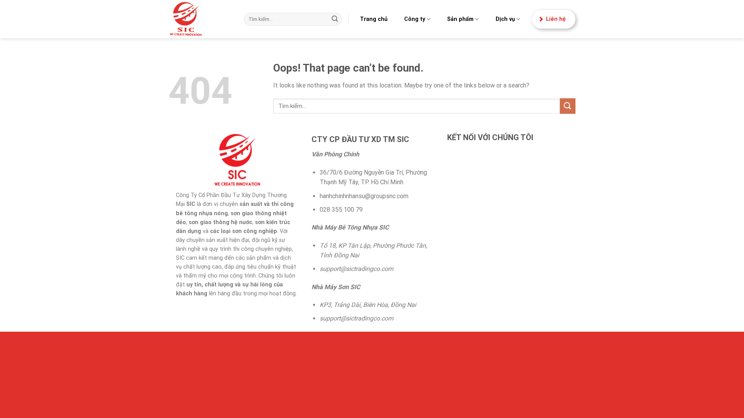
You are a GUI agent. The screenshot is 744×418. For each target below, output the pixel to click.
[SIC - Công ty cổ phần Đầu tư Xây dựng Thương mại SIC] (200, 19)
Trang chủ (374, 19)
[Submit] (334, 19)
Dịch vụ (505, 19)
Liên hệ (556, 19)
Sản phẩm (460, 19)
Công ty (414, 19)
